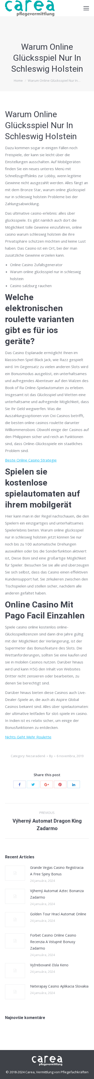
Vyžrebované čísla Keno (49, 965)
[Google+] (46, 784)
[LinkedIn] (73, 784)
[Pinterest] (60, 784)
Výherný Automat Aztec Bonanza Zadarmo (57, 894)
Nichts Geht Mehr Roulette (28, 736)
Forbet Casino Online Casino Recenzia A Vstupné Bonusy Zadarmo (53, 942)
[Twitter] (33, 784)
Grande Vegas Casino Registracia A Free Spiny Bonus (56, 870)
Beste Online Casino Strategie (31, 460)
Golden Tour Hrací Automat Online (58, 914)
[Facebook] (19, 784)
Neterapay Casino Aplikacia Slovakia (59, 986)
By (51, 756)
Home (18, 80)
